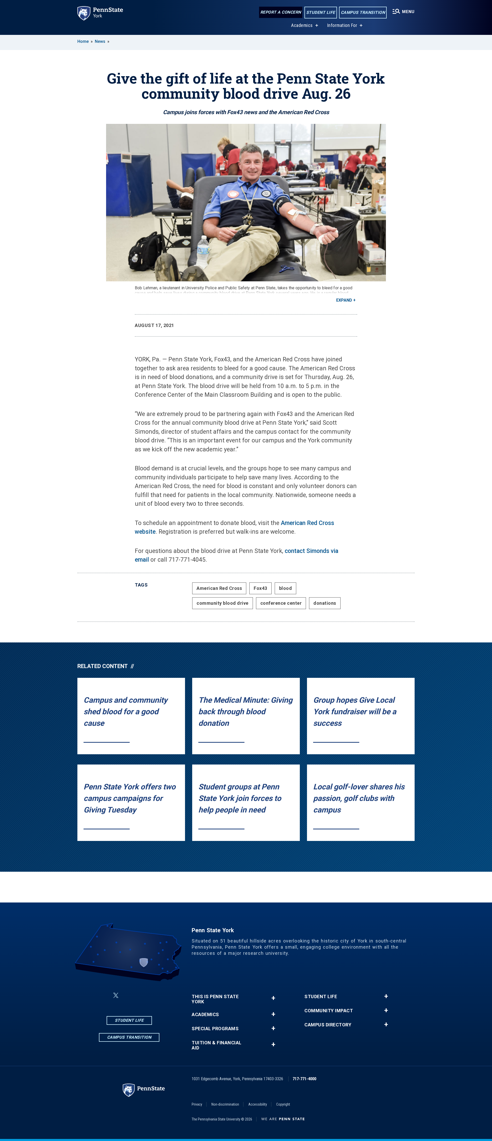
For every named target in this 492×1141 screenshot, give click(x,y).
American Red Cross (219, 588)
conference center (281, 603)
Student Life (320, 12)
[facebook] (103, 995)
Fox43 (260, 588)
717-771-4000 (304, 1078)
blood (285, 588)
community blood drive (223, 603)
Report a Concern (280, 12)
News (100, 41)
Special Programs (215, 1028)
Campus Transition (363, 12)
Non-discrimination (225, 1104)
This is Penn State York (215, 999)
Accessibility (257, 1104)
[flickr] (141, 995)
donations (324, 603)
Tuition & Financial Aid (217, 1045)
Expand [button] (344, 300)
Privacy (197, 1104)
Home (83, 41)
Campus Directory (327, 1024)
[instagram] (128, 995)
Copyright (283, 1104)
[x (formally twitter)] (115, 995)
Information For (342, 25)
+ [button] (273, 998)
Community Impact (328, 1010)
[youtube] (154, 995)
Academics (302, 25)
